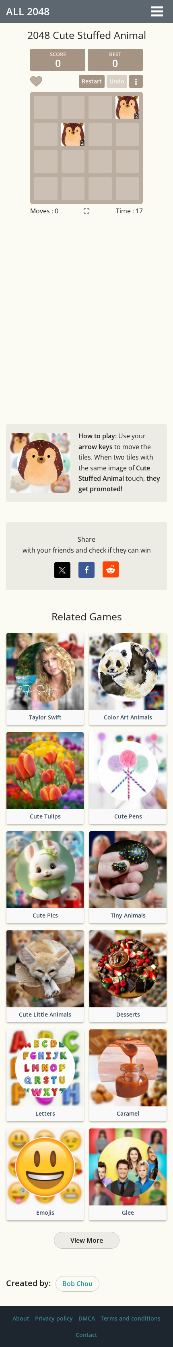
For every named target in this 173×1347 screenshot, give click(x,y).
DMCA (86, 1318)
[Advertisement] (86, 318)
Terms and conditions (131, 1318)
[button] (136, 81)
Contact (86, 1335)
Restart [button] (92, 81)
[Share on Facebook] (86, 570)
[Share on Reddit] (111, 569)
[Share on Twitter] (62, 570)
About (20, 1318)
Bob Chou (77, 1283)
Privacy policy (54, 1318)
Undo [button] (116, 81)
